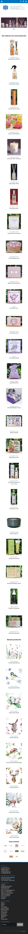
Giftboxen (3, 916)
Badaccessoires (5, 909)
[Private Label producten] (11, 851)
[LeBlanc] (11, 845)
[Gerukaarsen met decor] (14, 22)
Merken (3, 904)
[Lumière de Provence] (22, 845)
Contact (3, 885)
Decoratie (3, 913)
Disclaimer (3, 897)
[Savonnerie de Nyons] (11, 856)
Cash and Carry (5, 889)
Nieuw (2, 903)
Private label (4, 919)
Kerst (2, 917)
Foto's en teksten (5, 895)
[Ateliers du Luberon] (5, 845)
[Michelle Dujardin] (5, 851)
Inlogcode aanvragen (6, 886)
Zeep (2, 905)
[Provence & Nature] (16, 851)
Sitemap (3, 898)
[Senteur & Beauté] (16, 856)
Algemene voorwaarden (7, 893)
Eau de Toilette (5, 908)
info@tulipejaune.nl (6, 872)
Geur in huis (4, 911)
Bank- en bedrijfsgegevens (8, 890)
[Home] (14, 8)
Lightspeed (23, 931)
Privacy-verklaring (5, 894)
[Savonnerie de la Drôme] (22, 851)
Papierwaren (4, 915)
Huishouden (4, 912)
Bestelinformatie (5, 887)
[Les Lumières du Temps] (16, 845)
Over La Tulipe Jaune (6, 891)
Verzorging (4, 907)
